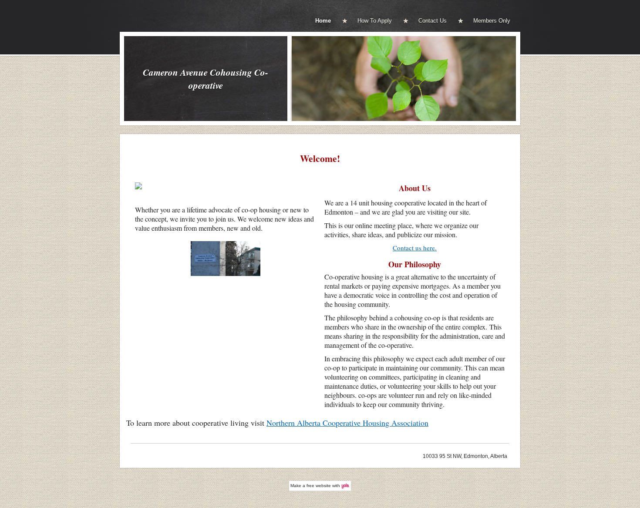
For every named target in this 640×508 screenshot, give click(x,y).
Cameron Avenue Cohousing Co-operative (205, 79)
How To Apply (374, 20)
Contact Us (432, 20)
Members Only (491, 20)
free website (319, 485)
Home (323, 20)
